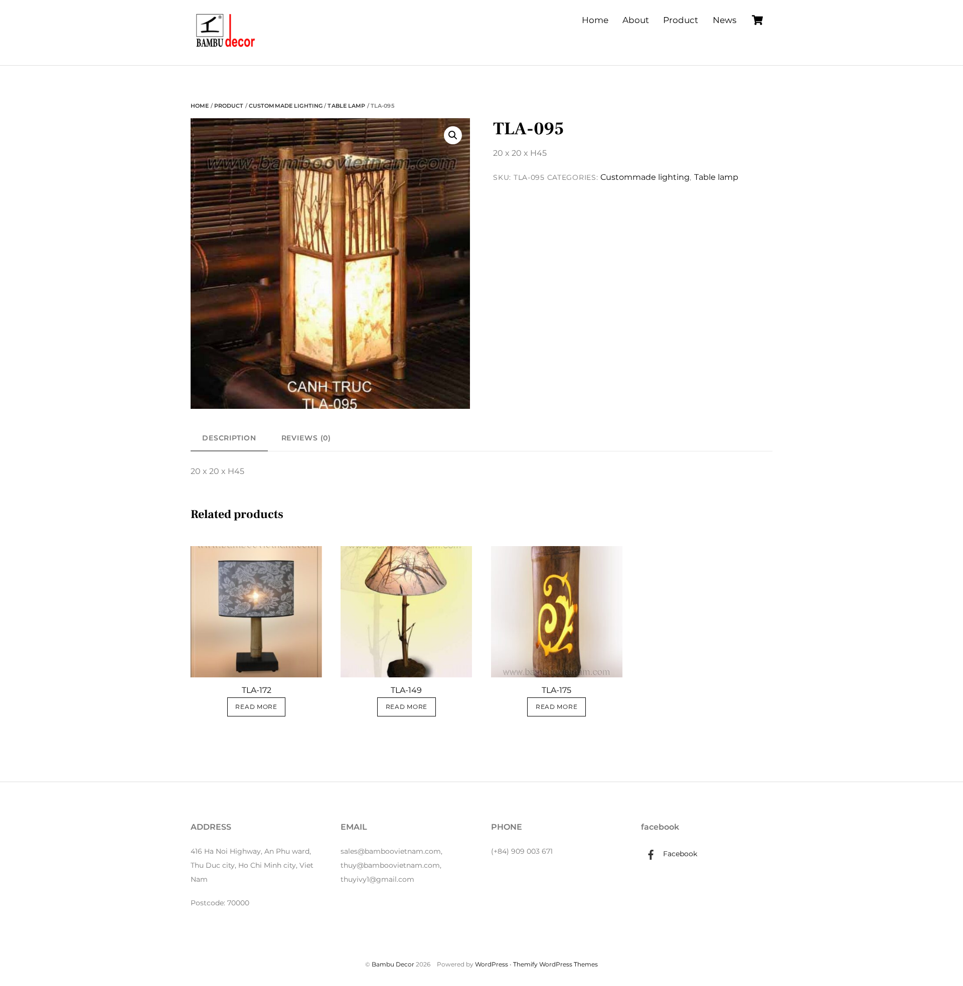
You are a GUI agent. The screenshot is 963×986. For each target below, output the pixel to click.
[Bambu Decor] (226, 48)
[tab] (229, 438)
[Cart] (757, 20)
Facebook (679, 853)
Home (595, 20)
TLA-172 (256, 690)
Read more (256, 706)
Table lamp (346, 105)
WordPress (491, 964)
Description (229, 437)
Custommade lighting (286, 105)
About (635, 20)
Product (680, 20)
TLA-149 (406, 690)
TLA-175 (556, 690)
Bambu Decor (393, 964)
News (724, 20)
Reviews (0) (306, 437)
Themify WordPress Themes (555, 964)
